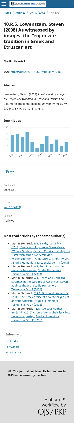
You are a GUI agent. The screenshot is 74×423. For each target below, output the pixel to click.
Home (7, 12)
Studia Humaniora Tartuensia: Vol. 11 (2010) (35, 318)
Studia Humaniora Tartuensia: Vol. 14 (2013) (41, 262)
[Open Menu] (4, 4)
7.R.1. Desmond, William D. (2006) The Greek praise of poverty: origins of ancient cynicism (40, 297)
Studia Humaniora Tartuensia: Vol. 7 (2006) (34, 302)
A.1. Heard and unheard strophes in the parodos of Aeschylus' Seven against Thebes (39, 281)
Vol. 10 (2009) (37, 12)
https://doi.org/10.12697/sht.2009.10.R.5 (36, 72)
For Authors (12, 346)
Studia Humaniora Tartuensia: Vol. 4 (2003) (36, 272)
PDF (11, 171)
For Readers (12, 341)
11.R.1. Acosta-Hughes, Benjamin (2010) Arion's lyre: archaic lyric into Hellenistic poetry (40, 312)
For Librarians (13, 352)
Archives (20, 12)
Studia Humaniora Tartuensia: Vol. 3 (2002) (33, 287)
